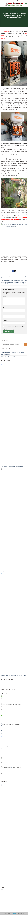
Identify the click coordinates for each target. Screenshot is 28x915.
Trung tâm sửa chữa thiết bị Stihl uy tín (10, 571)
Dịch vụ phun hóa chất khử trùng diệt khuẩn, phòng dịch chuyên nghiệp (13, 353)
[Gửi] (25, 344)
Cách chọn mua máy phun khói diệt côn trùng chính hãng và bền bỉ (7, 282)
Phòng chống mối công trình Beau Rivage (10, 356)
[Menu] (2, 4)
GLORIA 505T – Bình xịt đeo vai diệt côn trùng (12, 466)
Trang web (5, 320)
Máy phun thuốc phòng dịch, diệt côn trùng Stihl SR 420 (14, 675)
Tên (4, 307)
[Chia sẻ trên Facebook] (13, 271)
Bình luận (5, 296)
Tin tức (14, 276)
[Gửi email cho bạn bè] (15, 271)
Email (4, 314)
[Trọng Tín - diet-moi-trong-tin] (14, 4)
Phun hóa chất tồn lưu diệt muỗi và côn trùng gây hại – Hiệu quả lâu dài (20, 282)
